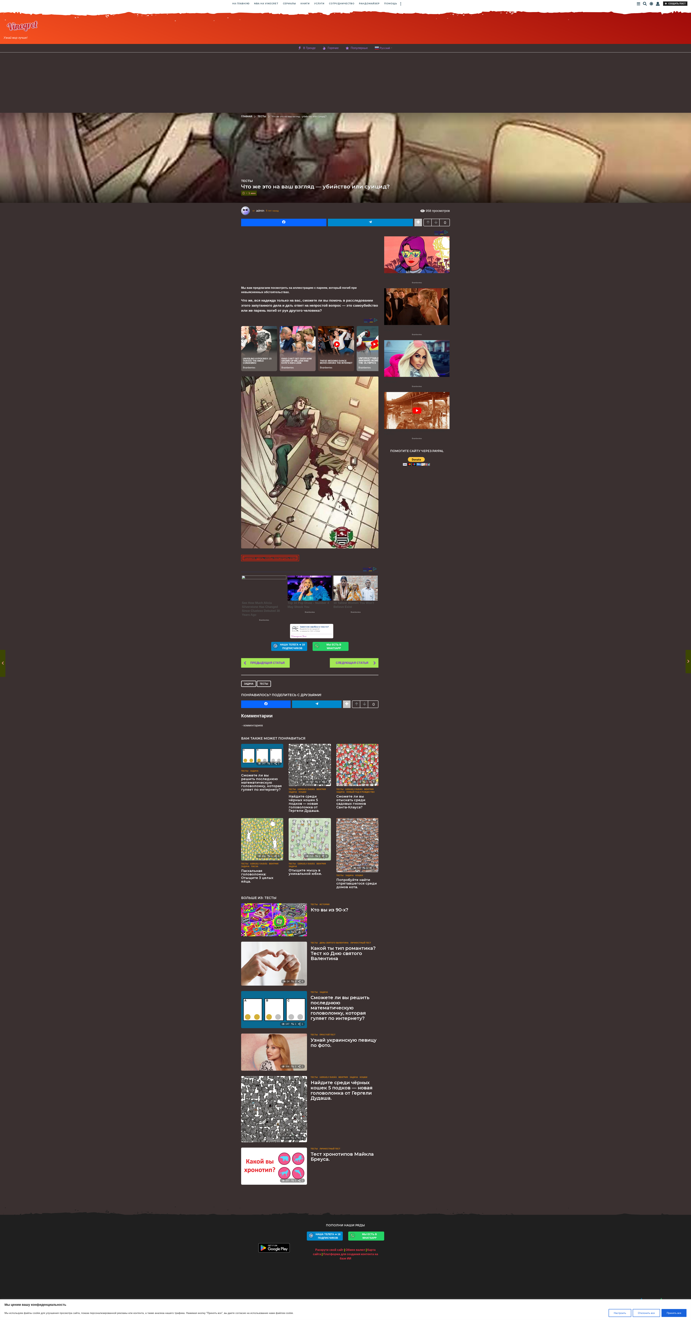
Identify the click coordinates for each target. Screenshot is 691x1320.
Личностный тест (360, 943)
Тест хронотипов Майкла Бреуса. (342, 1156)
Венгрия (321, 789)
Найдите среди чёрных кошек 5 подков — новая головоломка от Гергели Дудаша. (304, 803)
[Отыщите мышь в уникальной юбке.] (310, 839)
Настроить (620, 1313)
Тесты (247, 181)
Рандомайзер (369, 3)
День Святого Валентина (334, 943)
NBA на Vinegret (266, 3)
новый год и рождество (360, 792)
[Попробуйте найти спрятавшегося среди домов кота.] (357, 845)
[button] (400, 3)
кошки (302, 792)
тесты (264, 683)
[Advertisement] (372, 30)
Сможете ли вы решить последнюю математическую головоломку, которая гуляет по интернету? (261, 782)
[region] (345, 1309)
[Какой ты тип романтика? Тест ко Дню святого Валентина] (274, 964)
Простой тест (327, 1035)
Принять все (674, 1313)
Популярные (359, 48)
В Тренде (309, 48)
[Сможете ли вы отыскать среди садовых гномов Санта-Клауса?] (357, 765)
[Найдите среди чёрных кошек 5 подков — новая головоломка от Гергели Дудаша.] (310, 765)
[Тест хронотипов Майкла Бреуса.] (274, 1166)
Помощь (390, 3)
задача (248, 683)
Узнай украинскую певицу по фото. (343, 1042)
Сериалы (289, 3)
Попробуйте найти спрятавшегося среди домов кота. (356, 883)
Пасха (254, 866)
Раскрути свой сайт (329, 1249)
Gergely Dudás (306, 789)
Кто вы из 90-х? (329, 910)
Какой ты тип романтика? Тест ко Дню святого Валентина (343, 953)
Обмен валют (355, 1249)
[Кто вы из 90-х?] (274, 919)
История (324, 904)
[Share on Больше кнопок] (418, 222)
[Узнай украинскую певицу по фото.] (274, 1052)
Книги (305, 3)
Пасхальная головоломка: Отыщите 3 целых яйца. (257, 876)
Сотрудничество (341, 3)
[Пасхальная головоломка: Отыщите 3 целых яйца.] (262, 839)
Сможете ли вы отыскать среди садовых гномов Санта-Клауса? (351, 801)
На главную (241, 3)
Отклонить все (646, 1313)
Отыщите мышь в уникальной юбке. (305, 872)
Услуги (319, 3)
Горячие (333, 48)
